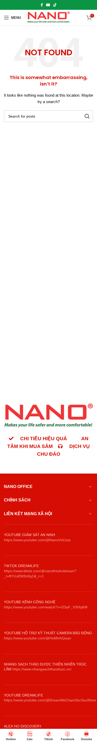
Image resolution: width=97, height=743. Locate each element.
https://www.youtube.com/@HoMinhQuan (37, 638)
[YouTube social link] (48, 5)
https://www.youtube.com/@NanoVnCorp (37, 540)
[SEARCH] (87, 116)
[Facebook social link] (41, 5)
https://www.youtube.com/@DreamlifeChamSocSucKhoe (50, 700)
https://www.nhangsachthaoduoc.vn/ (41, 669)
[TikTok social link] (55, 5)
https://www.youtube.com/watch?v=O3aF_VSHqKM (45, 607)
